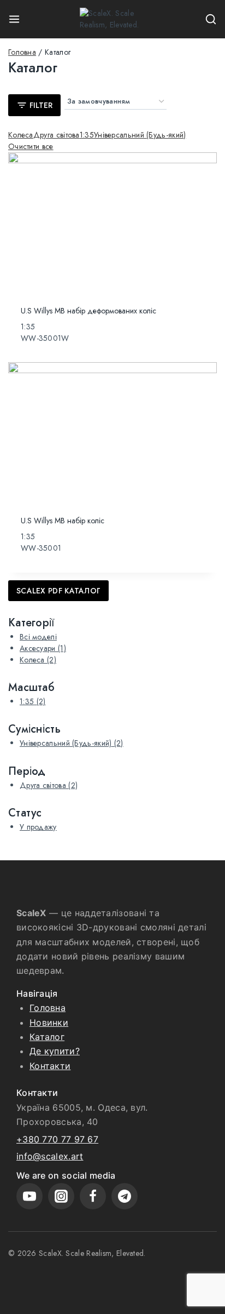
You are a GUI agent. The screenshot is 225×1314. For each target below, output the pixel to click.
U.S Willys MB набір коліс (62, 520)
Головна (47, 1007)
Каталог (46, 1036)
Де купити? (54, 1051)
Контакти (49, 1065)
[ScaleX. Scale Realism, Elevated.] (112, 19)
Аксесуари (43, 648)
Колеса (38, 659)
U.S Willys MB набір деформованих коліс (88, 310)
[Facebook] (93, 1196)
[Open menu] (14, 19)
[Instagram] (61, 1196)
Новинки (48, 1022)
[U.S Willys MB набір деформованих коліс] (112, 222)
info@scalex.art (50, 1156)
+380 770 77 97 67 (57, 1139)
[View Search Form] (211, 19)
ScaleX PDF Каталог (58, 590)
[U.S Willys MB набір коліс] (112, 432)
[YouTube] (29, 1196)
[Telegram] (124, 1196)
